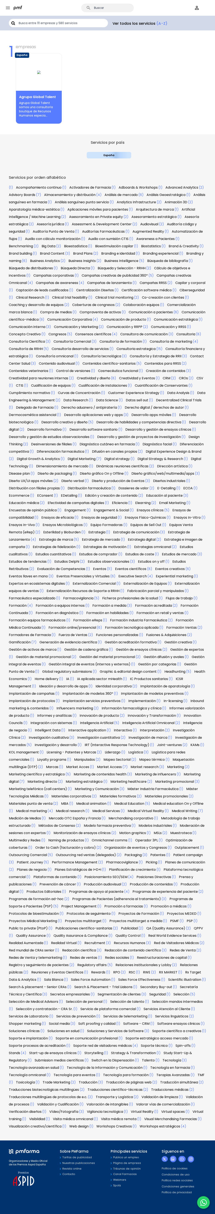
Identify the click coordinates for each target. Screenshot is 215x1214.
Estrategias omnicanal (152, 546)
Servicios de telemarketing (125, 1016)
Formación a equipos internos (60, 605)
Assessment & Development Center (102, 224)
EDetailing (69, 495)
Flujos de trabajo (179, 598)
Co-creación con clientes (163, 297)
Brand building (20, 253)
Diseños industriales (169, 480)
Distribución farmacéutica (89, 488)
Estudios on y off (151, 561)
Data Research (75, 400)
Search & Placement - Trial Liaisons (103, 987)
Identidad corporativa (114, 686)
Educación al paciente (164, 495)
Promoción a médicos (169, 906)
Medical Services (106, 810)
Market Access (109, 766)
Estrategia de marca (56, 539)
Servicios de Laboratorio (29, 1016)
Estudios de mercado (179, 554)
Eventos (99, 568)
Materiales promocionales (166, 796)
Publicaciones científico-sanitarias (83, 928)
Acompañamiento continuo (39, 187)
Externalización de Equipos (145, 583)
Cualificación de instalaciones (103, 385)
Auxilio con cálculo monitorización (52, 238)
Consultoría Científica (27, 341)
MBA (64, 803)
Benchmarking (21, 246)
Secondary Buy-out (156, 987)
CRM (166, 378)
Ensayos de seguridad (99, 517)
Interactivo (123, 730)
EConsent (45, 495)
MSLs (158, 832)
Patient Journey (30, 862)
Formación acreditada (153, 605)
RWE (146, 972)
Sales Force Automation (90, 979)
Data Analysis (178, 392)
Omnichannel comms (109, 840)
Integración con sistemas (51, 722)
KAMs (194, 744)
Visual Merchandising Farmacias (170, 1119)
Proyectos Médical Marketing (33, 921)
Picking (151, 862)
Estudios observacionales (108, 561)
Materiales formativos (118, 796)
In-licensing (173, 700)
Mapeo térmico (152, 759)
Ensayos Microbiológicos (63, 524)
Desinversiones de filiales (51, 444)
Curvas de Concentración (79, 392)
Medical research (70, 810)
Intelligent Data (47, 730)
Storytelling (93, 1053)
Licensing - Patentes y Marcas (71, 752)
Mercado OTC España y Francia (75, 818)
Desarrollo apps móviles (151, 414)
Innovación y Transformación (152, 715)
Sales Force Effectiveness (139, 979)
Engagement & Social (111, 510)
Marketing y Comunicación (97, 788)
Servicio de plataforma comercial (108, 1009)
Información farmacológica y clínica (131, 708)
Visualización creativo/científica (35, 1126)
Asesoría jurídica (50, 224)
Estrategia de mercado (101, 539)
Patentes (157, 855)
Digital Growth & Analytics (38, 458)
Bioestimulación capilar (114, 246)
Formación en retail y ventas (160, 612)
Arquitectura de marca (155, 209)
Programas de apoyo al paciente (96, 891)
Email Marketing (172, 502)
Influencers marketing (74, 708)
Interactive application (87, 730)
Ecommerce (19, 495)
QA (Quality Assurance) (165, 928)
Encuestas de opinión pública (33, 510)
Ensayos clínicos (150, 510)
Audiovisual (149, 224)
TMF (201, 1075)
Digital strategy (117, 458)
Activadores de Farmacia (90, 187)
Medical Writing (184, 810)
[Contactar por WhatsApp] (203, 1202)
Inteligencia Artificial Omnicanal (148, 722)
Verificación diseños (25, 1111)
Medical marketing (31, 810)
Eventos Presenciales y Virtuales (83, 576)
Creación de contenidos (165, 370)
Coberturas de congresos (93, 304)
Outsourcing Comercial (28, 855)
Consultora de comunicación (144, 334)
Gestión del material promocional (107, 656)
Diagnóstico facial (157, 444)
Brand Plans (83, 253)
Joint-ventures (169, 744)
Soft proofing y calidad (96, 1023)
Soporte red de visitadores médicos (102, 1045)
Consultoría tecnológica (101, 356)
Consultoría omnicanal (54, 356)
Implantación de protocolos (32, 700)
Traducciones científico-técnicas (115, 1089)
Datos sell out (137, 400)
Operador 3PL (146, 840)
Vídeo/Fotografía (63, 1111)
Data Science (107, 400)
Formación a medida (109, 605)
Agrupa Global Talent (37, 97)
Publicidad (129, 928)
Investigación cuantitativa (98, 737)
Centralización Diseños (95, 290)
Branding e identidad (118, 253)
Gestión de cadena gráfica (86, 649)
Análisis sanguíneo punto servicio (82, 202)
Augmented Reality (148, 231)
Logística (135, 752)
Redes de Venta (183, 950)
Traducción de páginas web (129, 1082)
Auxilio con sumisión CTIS (108, 238)
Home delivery (46, 678)
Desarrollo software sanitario (93, 429)
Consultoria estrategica (136, 348)
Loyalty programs (51, 759)
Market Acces (77, 766)
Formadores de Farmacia (30, 634)
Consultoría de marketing (171, 341)
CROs (183, 378)
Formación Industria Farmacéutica (138, 620)
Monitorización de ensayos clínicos (82, 832)
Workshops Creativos (114, 1126)
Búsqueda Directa (75, 268)
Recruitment (94, 943)
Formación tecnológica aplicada (132, 627)
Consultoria (185, 334)
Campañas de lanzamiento (109, 282)
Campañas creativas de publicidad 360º (115, 275)
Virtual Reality (142, 1111)
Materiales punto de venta (30, 803)
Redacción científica (79, 950)
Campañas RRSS (153, 282)
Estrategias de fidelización (54, 546)
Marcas (52, 766)
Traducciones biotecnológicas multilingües (44, 1089)
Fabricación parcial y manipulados (155, 590)
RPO (116, 972)
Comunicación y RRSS (168, 326)
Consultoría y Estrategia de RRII (155, 356)
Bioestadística (75, 246)
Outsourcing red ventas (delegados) (86, 855)
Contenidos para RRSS (162, 363)
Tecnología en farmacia (170, 1067)
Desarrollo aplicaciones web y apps (93, 414)
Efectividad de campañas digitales (76, 502)
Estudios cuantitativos (53, 554)
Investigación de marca (147, 737)
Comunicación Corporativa (69, 319)
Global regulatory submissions (67, 671)
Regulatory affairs (92, 965)
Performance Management (74, 862)
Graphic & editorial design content (128, 671)
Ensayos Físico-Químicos (145, 517)
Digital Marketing (82, 458)
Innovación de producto (99, 715)
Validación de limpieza (160, 1097)
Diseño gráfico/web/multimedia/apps (162, 473)
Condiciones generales (178, 1186)
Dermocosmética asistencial (32, 414)
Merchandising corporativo (131, 818)
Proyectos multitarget (83, 921)
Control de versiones (73, 370)
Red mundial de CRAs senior (31, 950)
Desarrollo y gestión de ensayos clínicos (158, 429)
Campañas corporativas (53, 275)
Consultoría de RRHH (26, 348)
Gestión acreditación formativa (131, 642)
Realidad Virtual (64, 943)
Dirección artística (172, 466)
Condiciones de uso (176, 1174)
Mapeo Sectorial (117, 759)
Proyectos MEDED (182, 913)
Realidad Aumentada (26, 943)
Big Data (48, 246)
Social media (59, 1023)
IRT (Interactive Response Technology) (117, 744)
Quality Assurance (31, 935)
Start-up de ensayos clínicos (53, 1053)
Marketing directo (42, 781)
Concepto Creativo (25, 334)
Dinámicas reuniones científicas (122, 466)
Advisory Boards (22, 194)
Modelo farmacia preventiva (107, 825)
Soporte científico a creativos (176, 1031)
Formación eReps (87, 620)
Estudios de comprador (98, 554)
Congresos (57, 334)
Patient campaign (188, 855)
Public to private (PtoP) (28, 928)
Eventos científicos (130, 568)
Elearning (143, 502)
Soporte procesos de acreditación (37, 1045)
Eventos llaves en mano (28, 576)
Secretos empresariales (70, 994)
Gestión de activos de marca (32, 649)
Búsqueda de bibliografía (167, 260)
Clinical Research (30, 297)
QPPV (198, 928)
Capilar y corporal (190, 282)
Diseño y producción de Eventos (118, 480)
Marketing (175, 766)
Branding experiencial (160, 253)
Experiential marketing (174, 576)
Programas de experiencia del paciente (165, 891)
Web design (79, 1126)
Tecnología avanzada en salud (34, 1067)
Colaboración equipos (141, 304)
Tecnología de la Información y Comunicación (105, 1067)
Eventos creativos (170, 568)
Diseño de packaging (55, 473)
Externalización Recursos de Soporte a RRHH (83, 590)
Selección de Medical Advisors (33, 1001)
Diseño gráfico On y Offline (102, 473)
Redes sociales (117, 957)
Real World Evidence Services (172, 935)
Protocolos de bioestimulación (34, 913)
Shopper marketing (25, 1023)
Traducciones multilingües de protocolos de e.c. (48, 1097)
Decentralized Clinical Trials (179, 400)
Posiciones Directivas (153, 877)
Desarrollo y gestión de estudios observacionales (49, 436)
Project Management (79, 906)
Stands (14, 1053)
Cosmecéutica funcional (118, 370)
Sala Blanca (53, 979)
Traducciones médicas (170, 1089)
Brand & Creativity (184, 246)
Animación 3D (176, 202)
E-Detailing (166, 488)
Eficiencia (119, 502)
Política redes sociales (177, 1180)
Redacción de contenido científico (133, 950)
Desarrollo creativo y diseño (64, 422)
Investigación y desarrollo (56, 744)
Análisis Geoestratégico (166, 194)
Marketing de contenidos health (100, 774)
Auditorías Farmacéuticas (103, 231)
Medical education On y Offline (178, 803)
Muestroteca (181, 832)
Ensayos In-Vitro (187, 517)
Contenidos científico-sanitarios (109, 363)
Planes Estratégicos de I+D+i (78, 869)
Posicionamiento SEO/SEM (105, 877)
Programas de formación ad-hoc (36, 899)
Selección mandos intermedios (177, 1001)
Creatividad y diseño (93, 378)
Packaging (133, 855)
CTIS (19, 385)
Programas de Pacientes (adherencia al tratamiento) (116, 899)
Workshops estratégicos (160, 1126)
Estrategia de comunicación (136, 532)
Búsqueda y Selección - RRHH (122, 268)
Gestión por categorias (157, 664)
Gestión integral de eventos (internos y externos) (89, 664)
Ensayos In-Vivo (22, 524)
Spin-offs (183, 1045)
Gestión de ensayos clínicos (139, 649)
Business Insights (82, 260)
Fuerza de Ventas (73, 634)
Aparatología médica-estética (34, 209)
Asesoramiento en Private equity (96, 216)
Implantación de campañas (32, 693)
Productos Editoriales (43, 891)
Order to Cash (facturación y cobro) (65, 847)
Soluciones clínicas (24, 1031)
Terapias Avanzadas (173, 1075)
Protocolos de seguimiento (89, 913)
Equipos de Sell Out (145, 524)
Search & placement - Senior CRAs (38, 987)
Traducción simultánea (179, 1082)
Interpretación (152, 730)
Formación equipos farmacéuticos (37, 620)
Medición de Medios (25, 818)
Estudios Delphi (66, 561)
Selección (181, 994)
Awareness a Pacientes (155, 238)
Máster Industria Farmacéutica (152, 788)
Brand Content (52, 253)
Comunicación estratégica (176, 319)
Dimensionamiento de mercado (62, 466)
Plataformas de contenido (55, 877)
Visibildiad (37, 1119)
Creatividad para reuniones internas (38, 378)
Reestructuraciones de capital (162, 957)
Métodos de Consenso (56, 825)
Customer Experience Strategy (133, 392)
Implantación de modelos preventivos (152, 693)
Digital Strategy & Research (160, 458)
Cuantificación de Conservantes (161, 385)
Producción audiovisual (102, 884)
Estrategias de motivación (104, 546)
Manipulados (84, 759)
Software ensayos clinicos (178, 1023)
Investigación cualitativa (49, 737)
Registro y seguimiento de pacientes (39, 965)
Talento (148, 1060)
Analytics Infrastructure (136, 202)
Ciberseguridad (192, 290)
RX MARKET (168, 972)
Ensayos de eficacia (57, 517)
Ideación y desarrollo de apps (63, 686)
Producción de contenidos (151, 884)
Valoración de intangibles (107, 1104)
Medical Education (129, 803)
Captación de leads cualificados (42, 290)
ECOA (188, 488)
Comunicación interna (27, 326)
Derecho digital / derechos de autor (154, 407)
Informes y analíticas (54, 715)
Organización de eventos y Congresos (135, 847)
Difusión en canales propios (114, 451)
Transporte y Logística (114, 1097)
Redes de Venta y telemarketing (35, 957)
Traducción (88, 1082)
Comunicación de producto (123, 319)
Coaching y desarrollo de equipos (36, 304)
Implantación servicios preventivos (92, 700)
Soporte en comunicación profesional (87, 1038)
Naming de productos (66, 840)
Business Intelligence (121, 260)
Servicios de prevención (76, 1016)
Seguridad (157, 994)
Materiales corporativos (71, 796)
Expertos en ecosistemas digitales (37, 583)
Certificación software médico (147, 290)
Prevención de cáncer (57, 884)
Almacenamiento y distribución (70, 194)
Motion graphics (132, 832)
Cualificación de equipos (51, 385)
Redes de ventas (83, 957)
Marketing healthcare (128, 781)
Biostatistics (151, 246)
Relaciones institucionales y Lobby (143, 965)
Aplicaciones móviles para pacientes (97, 209)
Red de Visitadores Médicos (176, 943)
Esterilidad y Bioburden (62, 532)
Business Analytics (45, 260)
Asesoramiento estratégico (154, 216)
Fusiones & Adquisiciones (166, 634)
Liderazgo (113, 752)
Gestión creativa (178, 642)
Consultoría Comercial (72, 341)
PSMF (174, 921)
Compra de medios (56, 312)
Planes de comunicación (185, 862)
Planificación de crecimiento (132, 869)
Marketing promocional (174, 781)
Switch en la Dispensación (113, 1060)
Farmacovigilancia (78, 598)
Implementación (142, 700)
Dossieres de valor (133, 488)
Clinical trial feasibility (70, 297)
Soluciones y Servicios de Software (115, 1031)
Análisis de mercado (121, 194)
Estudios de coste (139, 554)
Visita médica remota (118, 1119)
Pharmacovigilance (122, 862)
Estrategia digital (142, 539)
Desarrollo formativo (44, 429)
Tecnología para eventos (74, 1075)
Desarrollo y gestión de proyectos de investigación (139, 436)
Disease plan (19, 473)
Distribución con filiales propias (34, 488)
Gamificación (20, 642)
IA (67, 678)
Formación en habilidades (107, 612)
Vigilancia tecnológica (105, 1111)
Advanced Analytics (181, 187)
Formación (18, 605)
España (109, 155)
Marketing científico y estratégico (37, 774)
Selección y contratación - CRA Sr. (44, 1009)
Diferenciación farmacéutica (60, 451)
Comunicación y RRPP (124, 326)
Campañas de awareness (57, 282)
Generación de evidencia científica (68, 642)
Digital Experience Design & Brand (173, 451)
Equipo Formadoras (106, 524)
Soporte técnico (154, 1045)
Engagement (75, 510)
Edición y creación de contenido (111, 495)
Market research (145, 766)
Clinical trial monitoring (114, 297)
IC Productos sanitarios (149, 678)
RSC (132, 972)
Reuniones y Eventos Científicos (57, 972)
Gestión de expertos (187, 649)
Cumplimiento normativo (29, 392)
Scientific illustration (184, 979)
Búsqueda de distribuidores (31, 268)
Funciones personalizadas (117, 634)
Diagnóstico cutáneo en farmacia (107, 444)
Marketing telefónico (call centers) (38, 788)
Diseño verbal (72, 480)
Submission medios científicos (59, 1060)
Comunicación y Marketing (76, 326)
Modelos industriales (155, 825)
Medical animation (91, 803)
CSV (200, 378)
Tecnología (172, 1060)
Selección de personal (84, 1001)
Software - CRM (136, 1023)
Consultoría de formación (121, 341)
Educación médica (24, 502)
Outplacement (187, 847)
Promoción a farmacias (123, 906)
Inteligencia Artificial (96, 722)
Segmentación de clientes (119, 994)
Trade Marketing (56, 1082)
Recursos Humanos (129, 943)
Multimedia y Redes (25, 840)
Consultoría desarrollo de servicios (80, 348)
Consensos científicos (93, 334)
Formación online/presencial (72, 627)
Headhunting (174, 671)
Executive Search (132, 576)
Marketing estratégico (84, 781)
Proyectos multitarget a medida (135, 921)
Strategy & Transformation (133, 1053)
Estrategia (96, 532)
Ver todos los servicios (140, 23)
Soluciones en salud (63, 1031)
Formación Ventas (181, 627)
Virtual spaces (173, 1111)
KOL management (24, 752)
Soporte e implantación (28, 1038)
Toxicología (25, 1082)
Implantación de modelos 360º (87, 693)
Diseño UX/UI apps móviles (31, 480)
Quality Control (127, 935)
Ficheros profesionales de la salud (130, 598)
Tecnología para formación (126, 1075)
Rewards (98, 972)
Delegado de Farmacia (35, 407)
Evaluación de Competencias (61, 568)
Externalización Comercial (94, 583)
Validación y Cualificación (58, 1104)
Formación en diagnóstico (57, 612)
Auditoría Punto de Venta (53, 231)
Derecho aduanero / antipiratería (89, 407)
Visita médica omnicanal (73, 1119)
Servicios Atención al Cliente (167, 1009)
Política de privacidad (177, 1192)
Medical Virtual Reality (146, 810)
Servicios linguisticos (171, 1016)
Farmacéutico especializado (32, 598)
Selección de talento (127, 1001)
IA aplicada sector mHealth (99, 678)
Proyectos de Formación (138, 913)
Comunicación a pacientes (151, 312)
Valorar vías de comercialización (163, 1104)
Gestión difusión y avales (164, 656)
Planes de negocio (32, 869)
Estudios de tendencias (28, 561)
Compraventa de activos (100, 312)
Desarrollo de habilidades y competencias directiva (138, 422)
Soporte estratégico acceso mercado (157, 1038)
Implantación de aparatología (165, 686)
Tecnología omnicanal (27, 1075)
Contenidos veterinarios (28, 370)
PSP (190, 921)
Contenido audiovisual (57, 363)
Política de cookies (174, 1168)
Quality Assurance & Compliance (81, 935)
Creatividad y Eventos (137, 378)
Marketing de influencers (155, 774)
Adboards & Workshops (138, 187)
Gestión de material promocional (43, 656)
